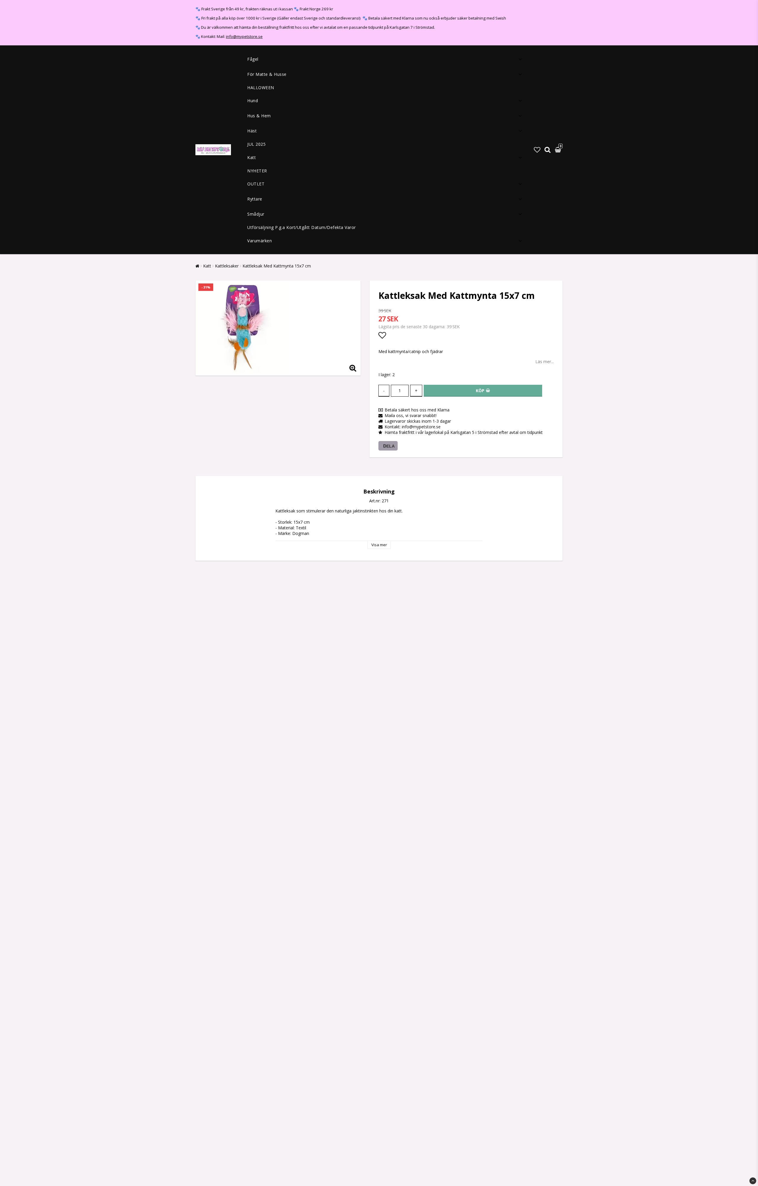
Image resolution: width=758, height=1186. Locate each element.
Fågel (252, 59)
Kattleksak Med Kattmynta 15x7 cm (277, 266)
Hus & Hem (259, 115)
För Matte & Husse (267, 74)
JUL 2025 (256, 144)
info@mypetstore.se (244, 36)
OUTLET (255, 184)
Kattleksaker (227, 266)
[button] (537, 149)
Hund (252, 100)
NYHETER (257, 171)
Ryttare (254, 199)
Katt (251, 157)
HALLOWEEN (260, 87)
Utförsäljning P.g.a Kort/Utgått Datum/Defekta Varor (301, 227)
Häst (252, 131)
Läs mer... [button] (544, 361)
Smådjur (255, 214)
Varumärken (259, 240)
